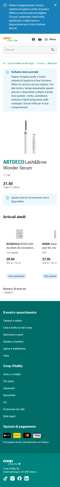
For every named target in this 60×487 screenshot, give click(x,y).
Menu (52, 39)
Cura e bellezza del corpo (21, 63)
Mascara (52, 63)
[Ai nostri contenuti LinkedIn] (26, 478)
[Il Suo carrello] (40, 39)
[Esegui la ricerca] (53, 50)
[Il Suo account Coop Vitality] (32, 39)
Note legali (9, 416)
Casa (6, 355)
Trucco (40, 63)
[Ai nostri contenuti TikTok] (5, 478)
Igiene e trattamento (14, 348)
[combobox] (25, 50)
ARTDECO (13, 162)
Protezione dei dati (13, 409)
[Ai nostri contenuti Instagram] (12, 478)
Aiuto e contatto (12, 374)
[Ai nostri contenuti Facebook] (19, 478)
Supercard (9, 388)
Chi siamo (8, 381)
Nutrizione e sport (13, 334)
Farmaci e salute (12, 320)
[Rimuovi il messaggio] (55, 5)
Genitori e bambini (13, 341)
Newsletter (9, 395)
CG (5, 402)
